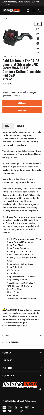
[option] (17, 37)
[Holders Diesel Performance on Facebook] (40, 389)
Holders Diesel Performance (23, 400)
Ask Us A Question (10, 342)
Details (8, 126)
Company (7, 352)
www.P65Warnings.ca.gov (14, 325)
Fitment (20, 126)
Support (7, 360)
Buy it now (22, 110)
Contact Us (9, 375)
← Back (4, 19)
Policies (7, 367)
